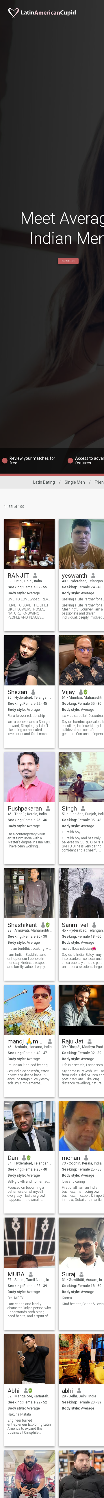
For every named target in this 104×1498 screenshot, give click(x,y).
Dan (13, 1157)
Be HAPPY (15, 1298)
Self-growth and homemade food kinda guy (30, 1181)
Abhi (14, 1390)
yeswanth (74, 575)
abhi (67, 1390)
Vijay (68, 692)
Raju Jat (72, 1041)
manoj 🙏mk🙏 (26, 1041)
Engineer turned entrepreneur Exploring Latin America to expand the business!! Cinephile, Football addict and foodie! (29, 1426)
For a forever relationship (26, 716)
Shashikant (22, 925)
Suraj (68, 1274)
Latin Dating (44, 482)
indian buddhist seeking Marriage (30, 949)
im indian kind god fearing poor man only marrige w (30, 1065)
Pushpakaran (25, 808)
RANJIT (18, 575)
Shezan (17, 692)
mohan (71, 1157)
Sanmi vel (75, 925)
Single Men (75, 482)
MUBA (16, 1274)
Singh (69, 808)
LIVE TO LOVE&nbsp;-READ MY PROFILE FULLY (30, 599)
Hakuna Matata (19, 1414)
